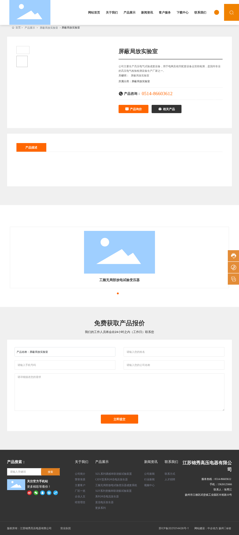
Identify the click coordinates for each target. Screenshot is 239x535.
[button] (111, 293)
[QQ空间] (49, 492)
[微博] (29, 492)
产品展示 (30, 27)
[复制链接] (55, 492)
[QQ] (42, 492)
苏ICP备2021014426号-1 (174, 528)
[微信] (36, 492)
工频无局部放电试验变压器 (119, 280)
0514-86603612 (157, 93)
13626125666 (225, 484)
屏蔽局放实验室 (49, 27)
